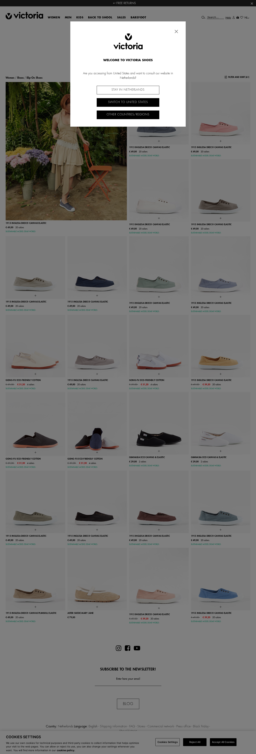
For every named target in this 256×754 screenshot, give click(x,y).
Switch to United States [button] (128, 102)
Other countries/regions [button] (128, 114)
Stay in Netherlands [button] (128, 89)
